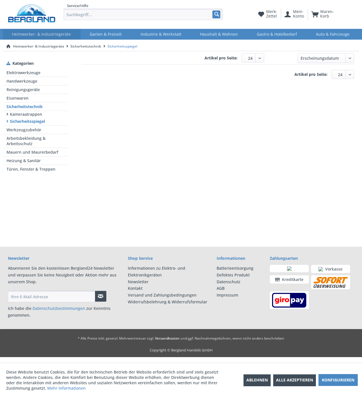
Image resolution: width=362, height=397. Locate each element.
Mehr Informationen (66, 388)
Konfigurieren (338, 380)
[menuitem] (143, 14)
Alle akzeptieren (294, 380)
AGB (221, 288)
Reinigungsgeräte (23, 89)
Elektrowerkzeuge (23, 72)
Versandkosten (167, 338)
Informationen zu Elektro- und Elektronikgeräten (156, 271)
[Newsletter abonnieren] (100, 296)
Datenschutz (228, 281)
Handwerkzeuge (22, 81)
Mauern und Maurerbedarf (32, 152)
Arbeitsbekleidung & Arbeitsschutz (26, 141)
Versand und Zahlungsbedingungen (162, 295)
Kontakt (135, 288)
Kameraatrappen (26, 114)
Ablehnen (257, 380)
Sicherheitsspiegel (27, 121)
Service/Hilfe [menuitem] (77, 5)
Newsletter (138, 281)
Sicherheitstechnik (25, 106)
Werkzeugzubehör (24, 129)
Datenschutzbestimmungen (59, 308)
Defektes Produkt (233, 275)
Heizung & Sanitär (24, 160)
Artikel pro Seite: (221, 58)
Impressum (227, 295)
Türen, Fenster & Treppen (31, 169)
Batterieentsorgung (235, 268)
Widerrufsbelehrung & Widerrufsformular (167, 301)
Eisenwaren (18, 98)
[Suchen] (216, 14)
